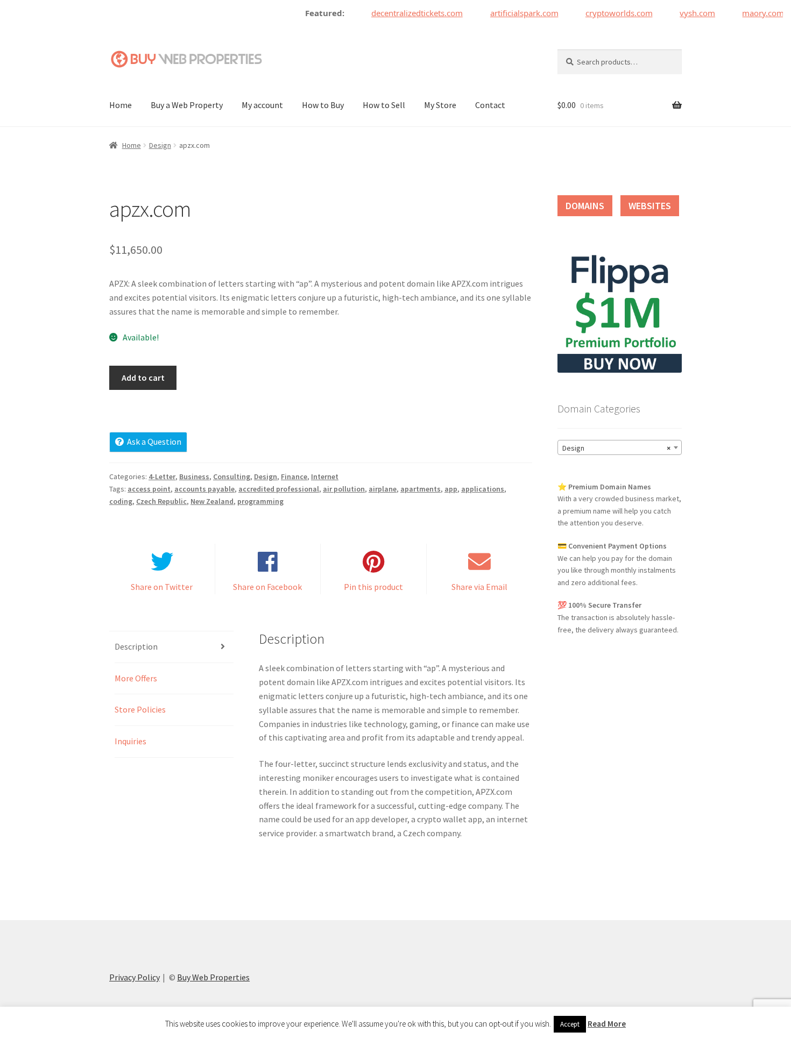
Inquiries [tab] (130, 741)
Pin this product (373, 586)
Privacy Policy (134, 977)
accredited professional (278, 489)
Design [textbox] (616, 448)
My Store (440, 104)
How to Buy (323, 104)
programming (260, 501)
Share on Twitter (162, 586)
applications (482, 489)
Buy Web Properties (213, 977)
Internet (324, 476)
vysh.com (689, 13)
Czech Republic (161, 501)
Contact (490, 104)
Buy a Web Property (187, 104)
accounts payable (204, 489)
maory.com (754, 13)
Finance (294, 476)
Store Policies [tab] (140, 709)
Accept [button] (570, 1024)
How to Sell (384, 104)
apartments (420, 489)
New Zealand (212, 501)
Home (120, 104)
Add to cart (143, 377)
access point (149, 489)
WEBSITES (649, 206)
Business (194, 476)
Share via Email (479, 586)
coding (120, 501)
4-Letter (162, 476)
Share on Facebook (267, 586)
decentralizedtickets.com (408, 13)
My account (262, 104)
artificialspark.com (515, 13)
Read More (607, 1024)
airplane (383, 489)
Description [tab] (136, 646)
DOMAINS (585, 206)
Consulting (231, 476)
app (450, 489)
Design (160, 145)
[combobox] (619, 447)
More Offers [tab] (136, 678)
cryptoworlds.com (610, 13)
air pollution (344, 489)
